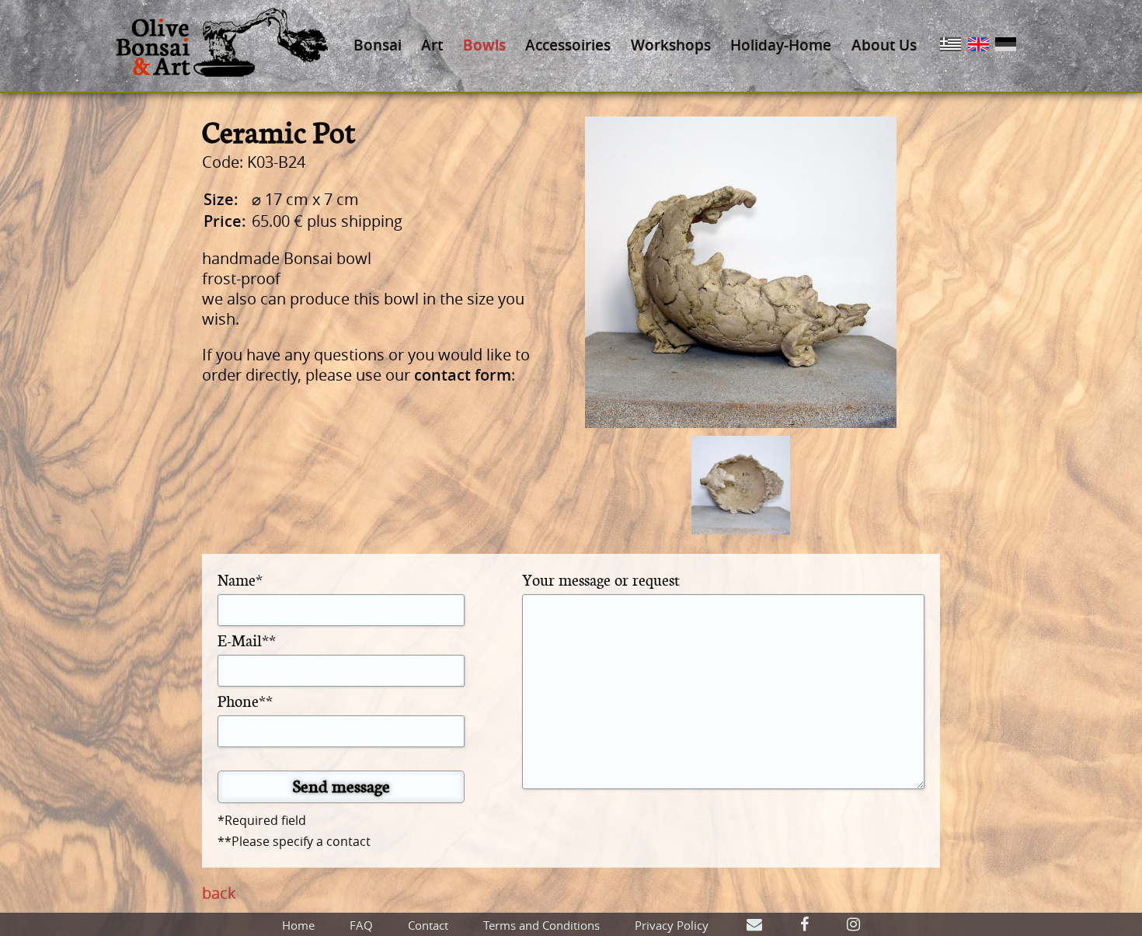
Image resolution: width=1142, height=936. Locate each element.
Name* (240, 579)
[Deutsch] (1005, 45)
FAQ (361, 925)
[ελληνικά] (950, 45)
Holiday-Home (780, 45)
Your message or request (601, 579)
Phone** (245, 700)
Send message (341, 785)
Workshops (671, 45)
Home (298, 925)
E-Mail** (247, 639)
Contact (428, 925)
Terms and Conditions (541, 925)
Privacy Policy (672, 925)
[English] (978, 45)
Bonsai (377, 45)
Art (432, 45)
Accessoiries (568, 45)
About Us (884, 45)
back (219, 892)
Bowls (484, 45)
